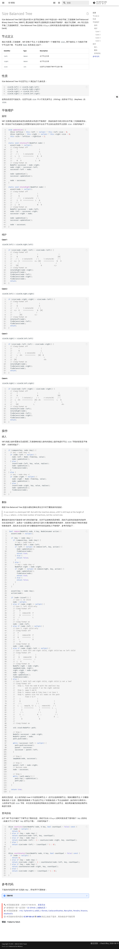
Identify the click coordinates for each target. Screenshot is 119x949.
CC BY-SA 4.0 (29, 917)
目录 (94, 13)
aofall (37, 911)
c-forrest (43, 911)
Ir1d (21, 911)
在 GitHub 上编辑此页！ (37, 908)
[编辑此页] (87, 13)
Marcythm (68, 911)
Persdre (76, 911)
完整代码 (10, 896)
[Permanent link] (16, 36)
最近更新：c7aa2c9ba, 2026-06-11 (105, 943)
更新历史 (41, 905)
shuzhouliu (8, 913)
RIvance (84, 911)
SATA (39, 917)
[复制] (86, 87)
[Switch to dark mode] (59, 2)
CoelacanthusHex (55, 911)
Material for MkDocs (16, 946)
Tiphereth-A (29, 911)
